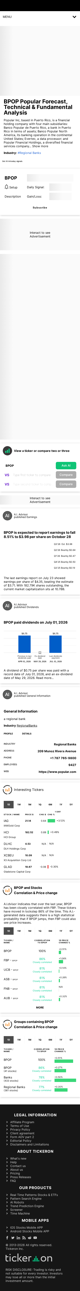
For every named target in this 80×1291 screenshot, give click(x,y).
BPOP (8, 951)
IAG (6, 821)
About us (16, 1169)
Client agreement (22, 1133)
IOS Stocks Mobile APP (26, 1227)
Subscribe (40, 207)
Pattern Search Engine (25, 1198)
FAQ (13, 1181)
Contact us (18, 1166)
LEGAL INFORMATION (35, 1115)
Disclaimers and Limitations (29, 1144)
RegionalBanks (27, 725)
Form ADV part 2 (22, 1137)
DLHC (8, 844)
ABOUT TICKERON (35, 1151)
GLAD (8, 867)
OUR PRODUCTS (35, 1188)
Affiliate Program (22, 1122)
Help (13, 1162)
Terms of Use (19, 1126)
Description (13, 196)
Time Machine (20, 1213)
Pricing (15, 1173)
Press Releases (20, 1177)
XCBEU (9, 855)
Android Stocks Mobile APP (29, 1231)
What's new (18, 1158)
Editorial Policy (20, 1140)
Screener (16, 1210)
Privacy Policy (20, 1129)
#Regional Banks (29, 153)
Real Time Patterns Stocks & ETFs (34, 1195)
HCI (6, 832)
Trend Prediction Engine (27, 1206)
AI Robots (17, 1202)
